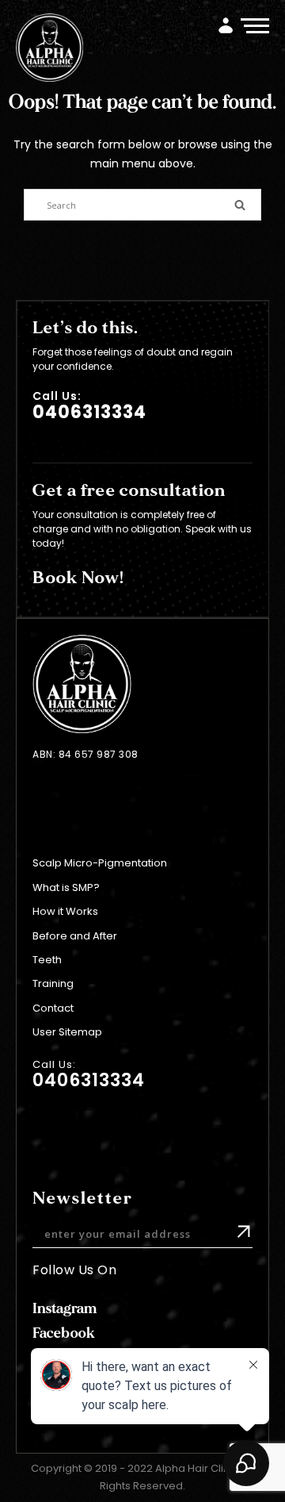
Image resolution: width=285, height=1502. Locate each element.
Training (53, 983)
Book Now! (78, 578)
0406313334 (89, 412)
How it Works (65, 911)
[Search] (239, 203)
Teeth (47, 959)
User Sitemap (67, 1031)
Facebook (63, 1333)
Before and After (74, 935)
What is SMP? (66, 887)
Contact (53, 1008)
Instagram (64, 1309)
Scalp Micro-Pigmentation (99, 862)
